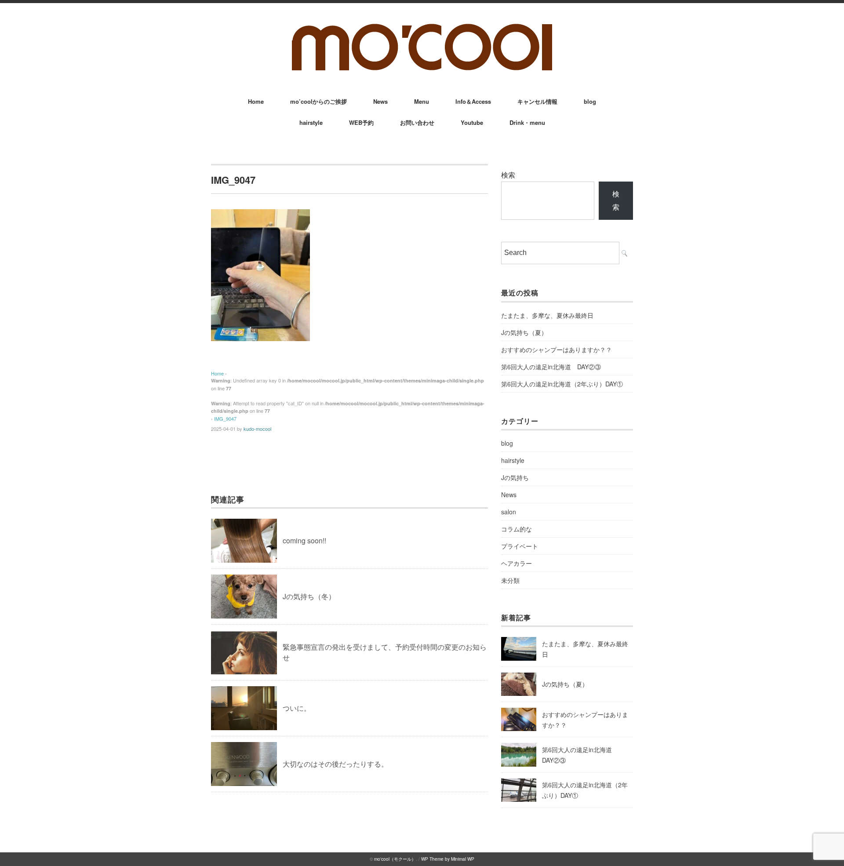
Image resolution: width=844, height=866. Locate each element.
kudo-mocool (257, 428)
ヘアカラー (516, 563)
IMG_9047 (225, 418)
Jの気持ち (515, 477)
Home (256, 101)
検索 (508, 175)
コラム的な (516, 528)
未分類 (510, 580)
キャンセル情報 (537, 101)
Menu (421, 101)
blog (590, 101)
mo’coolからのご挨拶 (318, 101)
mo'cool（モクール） (395, 859)
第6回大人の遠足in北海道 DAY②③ (551, 366)
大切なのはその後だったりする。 (335, 764)
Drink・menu (527, 122)
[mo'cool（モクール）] (422, 27)
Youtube (472, 122)
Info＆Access (473, 101)
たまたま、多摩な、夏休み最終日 (547, 315)
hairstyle (311, 122)
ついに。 (297, 708)
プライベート (519, 546)
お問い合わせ (417, 122)
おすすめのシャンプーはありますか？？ (556, 349)
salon (508, 511)
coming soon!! (304, 540)
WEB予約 (361, 122)
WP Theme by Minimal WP (447, 859)
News (380, 101)
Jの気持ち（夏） (524, 332)
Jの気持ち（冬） (309, 596)
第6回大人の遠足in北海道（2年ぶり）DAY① (562, 383)
